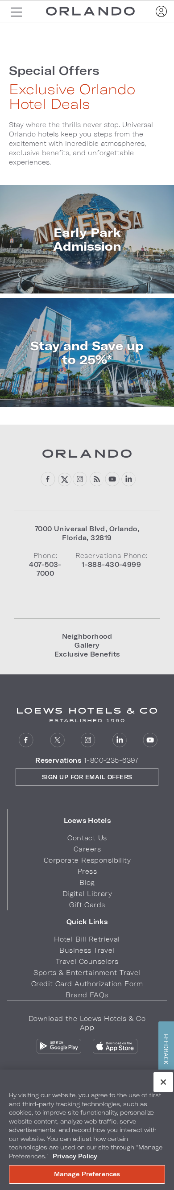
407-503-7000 (45, 569)
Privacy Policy (75, 1156)
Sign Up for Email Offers (87, 777)
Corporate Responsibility (87, 860)
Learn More (87, 239)
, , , (87, 533)
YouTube (112, 479)
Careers (87, 849)
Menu (16, 11)
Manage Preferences (87, 1174)
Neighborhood (87, 636)
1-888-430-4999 (111, 564)
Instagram (80, 479)
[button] (87, 820)
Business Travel (86, 950)
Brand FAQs (87, 995)
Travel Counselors (87, 961)
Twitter (64, 479)
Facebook (48, 479)
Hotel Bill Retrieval (87, 939)
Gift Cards (87, 905)
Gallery (87, 645)
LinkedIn (128, 479)
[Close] (163, 1082)
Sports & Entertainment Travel (86, 972)
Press (87, 871)
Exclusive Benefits (87, 654)
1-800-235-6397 (111, 760)
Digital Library (87, 893)
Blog (96, 479)
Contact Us (87, 838)
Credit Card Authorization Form (87, 984)
